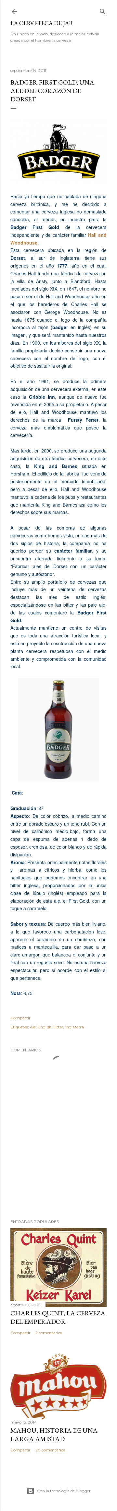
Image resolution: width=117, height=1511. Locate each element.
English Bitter (50, 1027)
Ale (33, 1027)
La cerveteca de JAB (41, 23)
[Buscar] (103, 10)
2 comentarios (48, 1332)
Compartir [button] (20, 1017)
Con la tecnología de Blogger (64, 1490)
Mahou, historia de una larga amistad (54, 1434)
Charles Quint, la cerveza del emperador (57, 1317)
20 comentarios (50, 1450)
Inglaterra (74, 1027)
